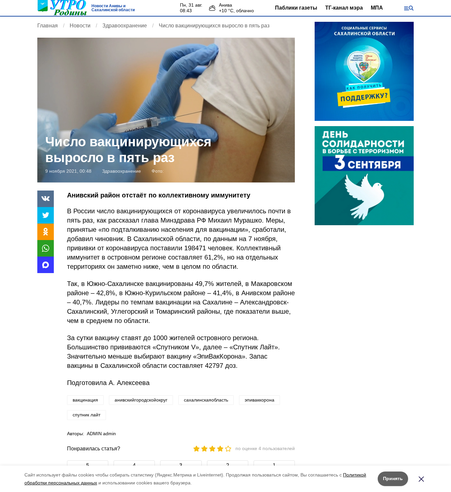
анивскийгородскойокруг (141, 400)
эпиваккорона (259, 400)
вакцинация (85, 400)
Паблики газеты (296, 8)
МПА (377, 8)
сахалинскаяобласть (206, 400)
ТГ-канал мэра (344, 8)
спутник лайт (86, 414)
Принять (393, 478)
